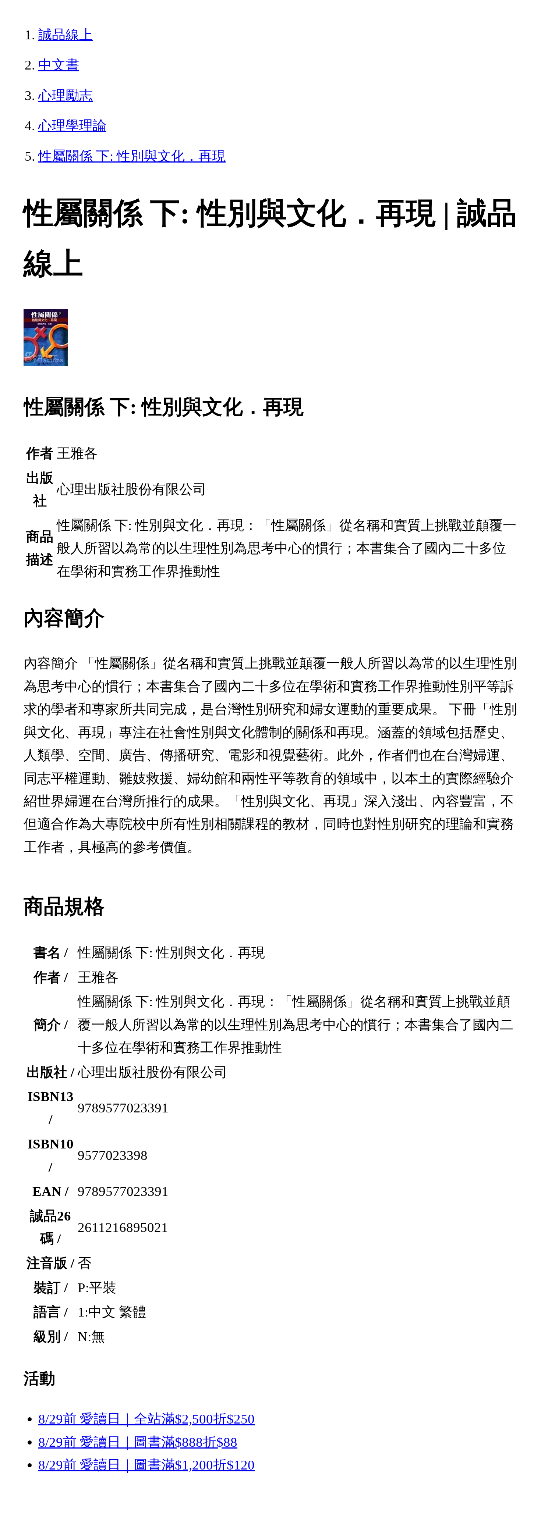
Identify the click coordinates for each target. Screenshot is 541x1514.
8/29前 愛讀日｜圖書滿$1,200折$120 (146, 1464)
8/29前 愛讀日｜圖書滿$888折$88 (137, 1442)
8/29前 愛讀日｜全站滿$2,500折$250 (146, 1418)
